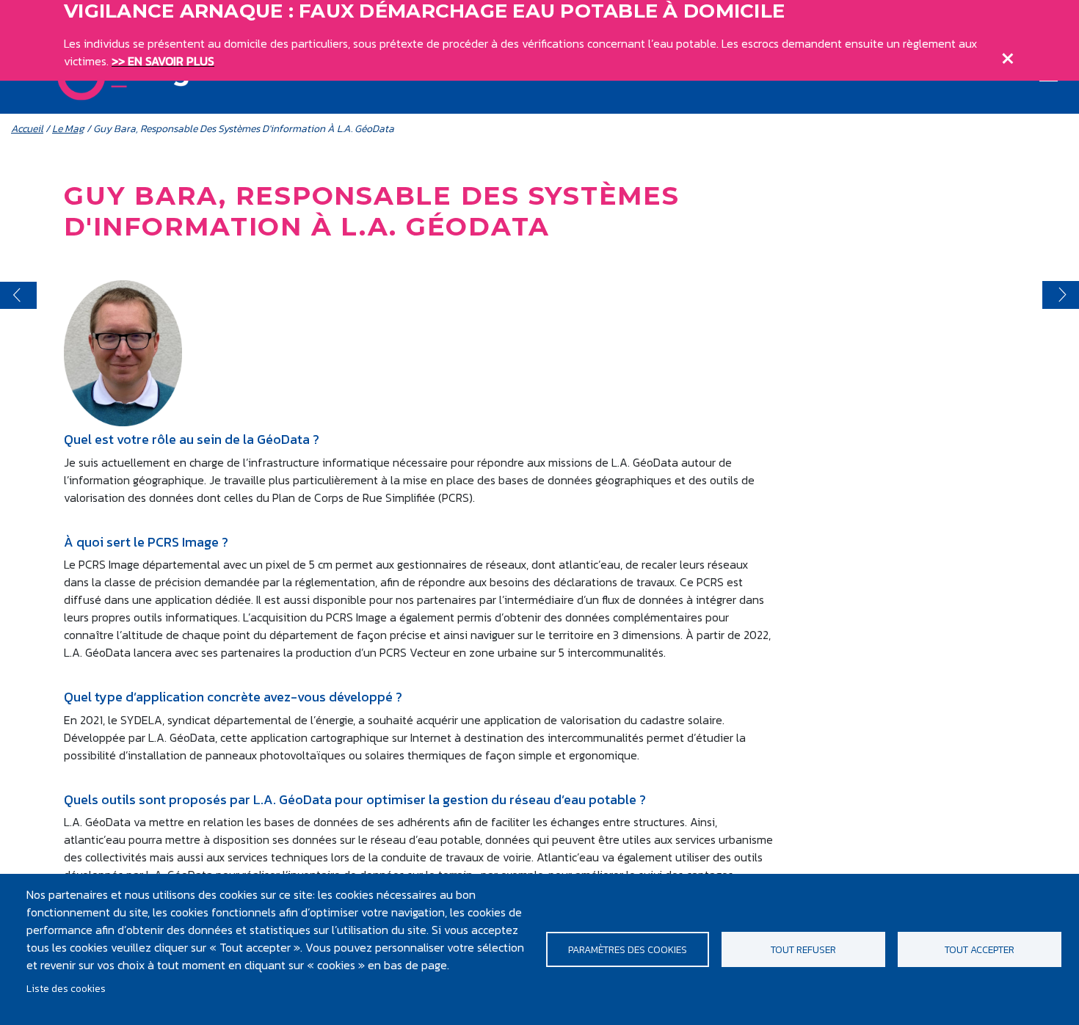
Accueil (27, 128)
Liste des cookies (66, 988)
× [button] (1007, 55)
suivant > (1060, 295)
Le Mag (68, 128)
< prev (18, 295)
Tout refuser (803, 949)
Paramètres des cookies (627, 949)
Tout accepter (979, 949)
